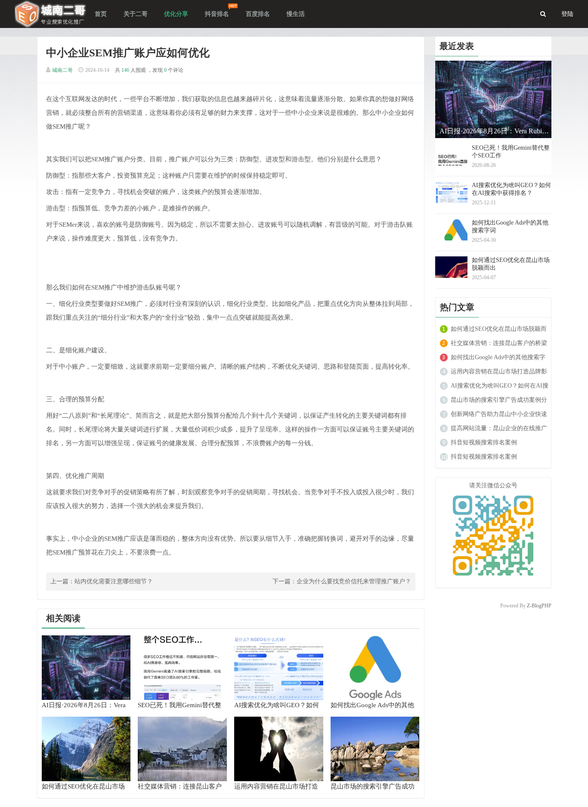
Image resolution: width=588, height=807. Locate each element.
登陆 (567, 14)
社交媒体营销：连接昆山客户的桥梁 (499, 343)
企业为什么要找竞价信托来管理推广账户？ (354, 581)
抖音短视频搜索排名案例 (484, 442)
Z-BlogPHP (539, 606)
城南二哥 (62, 70)
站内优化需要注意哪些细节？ (113, 581)
